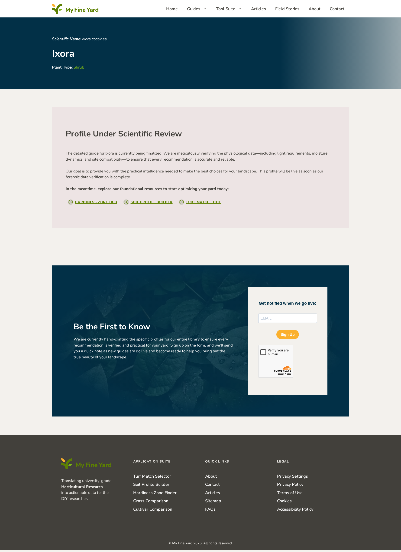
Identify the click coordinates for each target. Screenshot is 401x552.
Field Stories (287, 9)
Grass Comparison (150, 501)
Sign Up (288, 335)
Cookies (284, 501)
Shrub (79, 67)
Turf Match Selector (152, 476)
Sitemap (213, 501)
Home (172, 9)
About (314, 9)
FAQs (210, 509)
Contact (337, 9)
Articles (258, 9)
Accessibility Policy (295, 509)
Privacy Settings (292, 476)
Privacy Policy (290, 484)
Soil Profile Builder (151, 484)
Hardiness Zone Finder (155, 493)
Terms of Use (290, 493)
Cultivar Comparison (152, 509)
